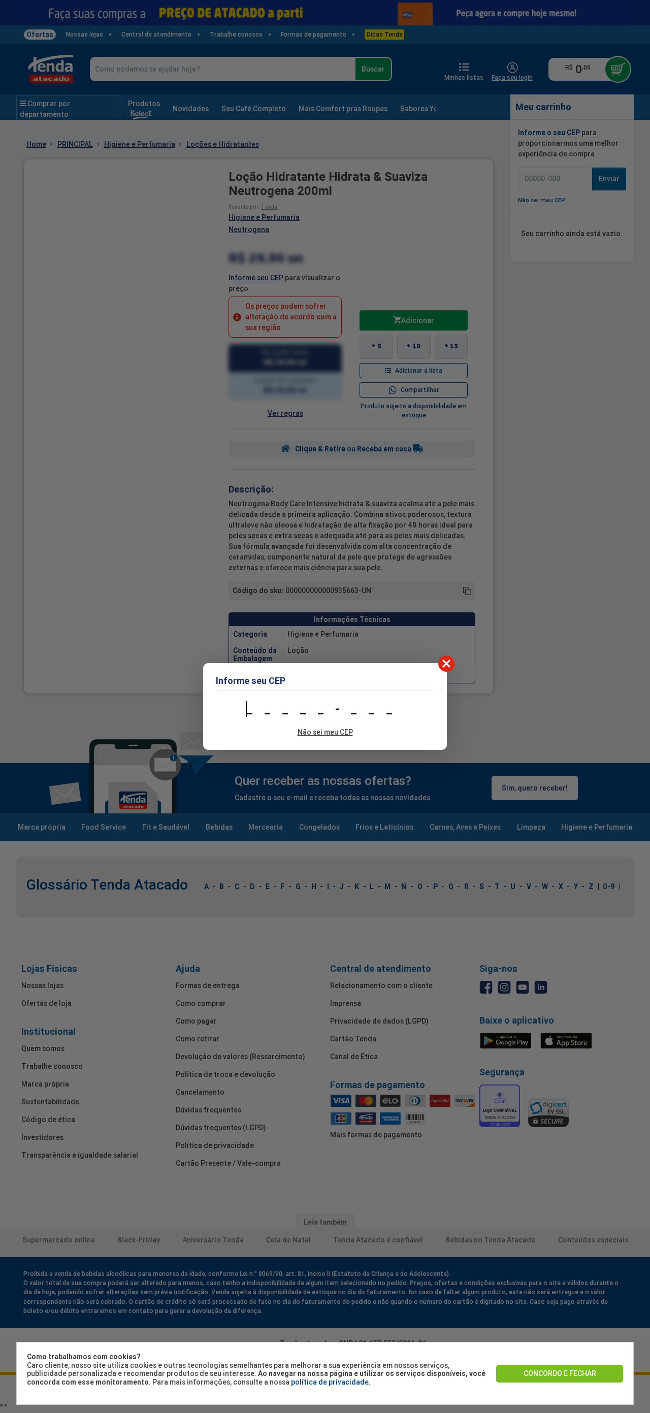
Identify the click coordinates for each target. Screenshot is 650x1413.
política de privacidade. (331, 1382)
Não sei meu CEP (325, 732)
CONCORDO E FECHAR (560, 1373)
